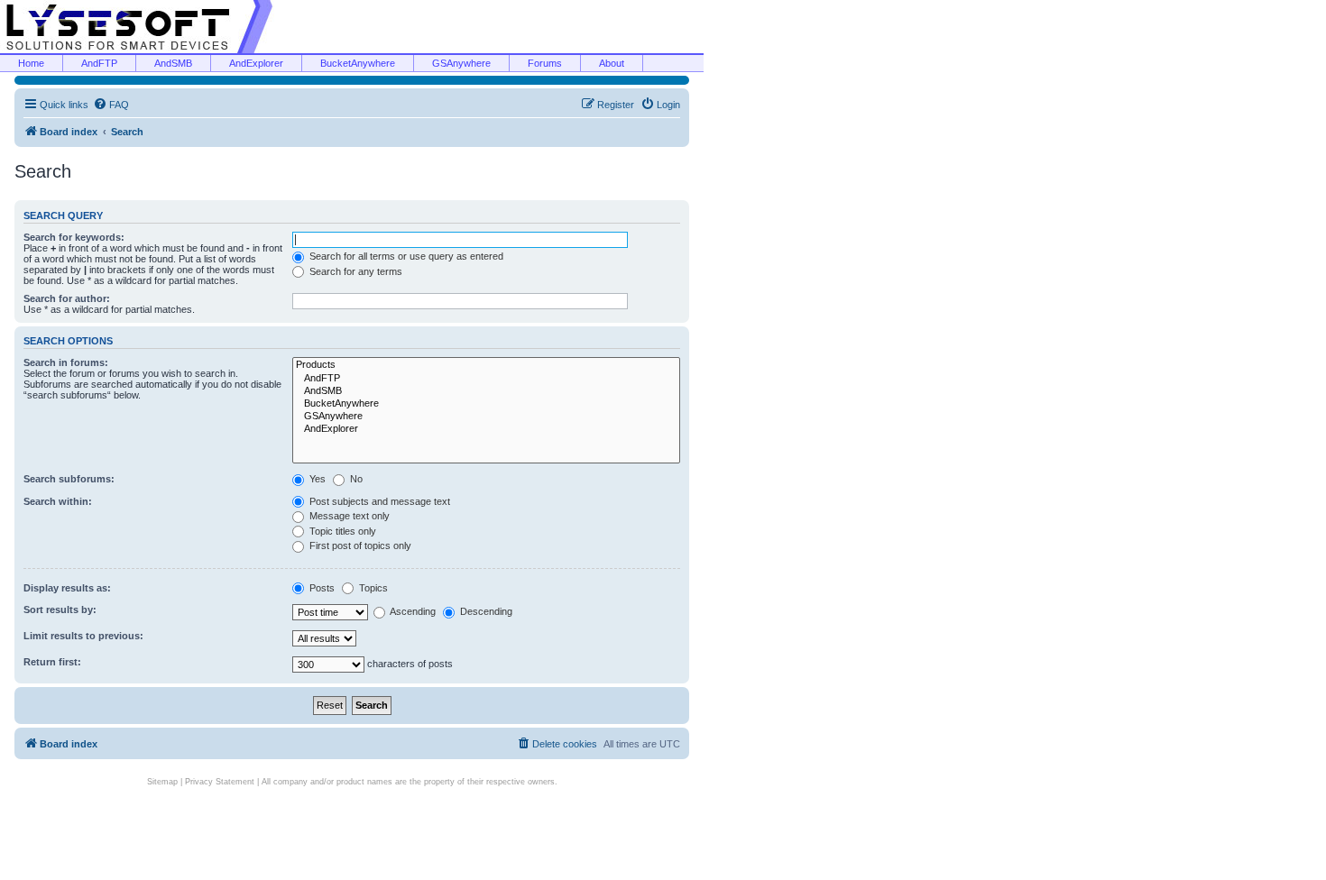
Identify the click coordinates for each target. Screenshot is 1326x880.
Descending (484, 611)
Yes (316, 478)
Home (31, 63)
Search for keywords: (73, 237)
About (611, 63)
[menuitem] (111, 104)
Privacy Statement (219, 781)
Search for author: (66, 298)
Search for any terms (354, 271)
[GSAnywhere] (486, 416)
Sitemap (162, 781)
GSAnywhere (461, 63)
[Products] (486, 365)
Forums (545, 63)
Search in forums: (65, 362)
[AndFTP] (486, 378)
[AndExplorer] (486, 429)
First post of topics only (359, 545)
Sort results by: (60, 609)
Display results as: (67, 587)
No (355, 478)
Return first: (52, 661)
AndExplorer (256, 63)
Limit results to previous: (83, 635)
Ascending (412, 611)
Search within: (57, 501)
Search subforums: (69, 478)
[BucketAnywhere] (486, 404)
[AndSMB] (486, 391)
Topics (372, 587)
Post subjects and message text (378, 501)
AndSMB (173, 63)
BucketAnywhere (357, 63)
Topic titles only (341, 531)
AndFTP (99, 63)
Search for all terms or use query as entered (405, 256)
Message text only (348, 515)
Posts (321, 587)
